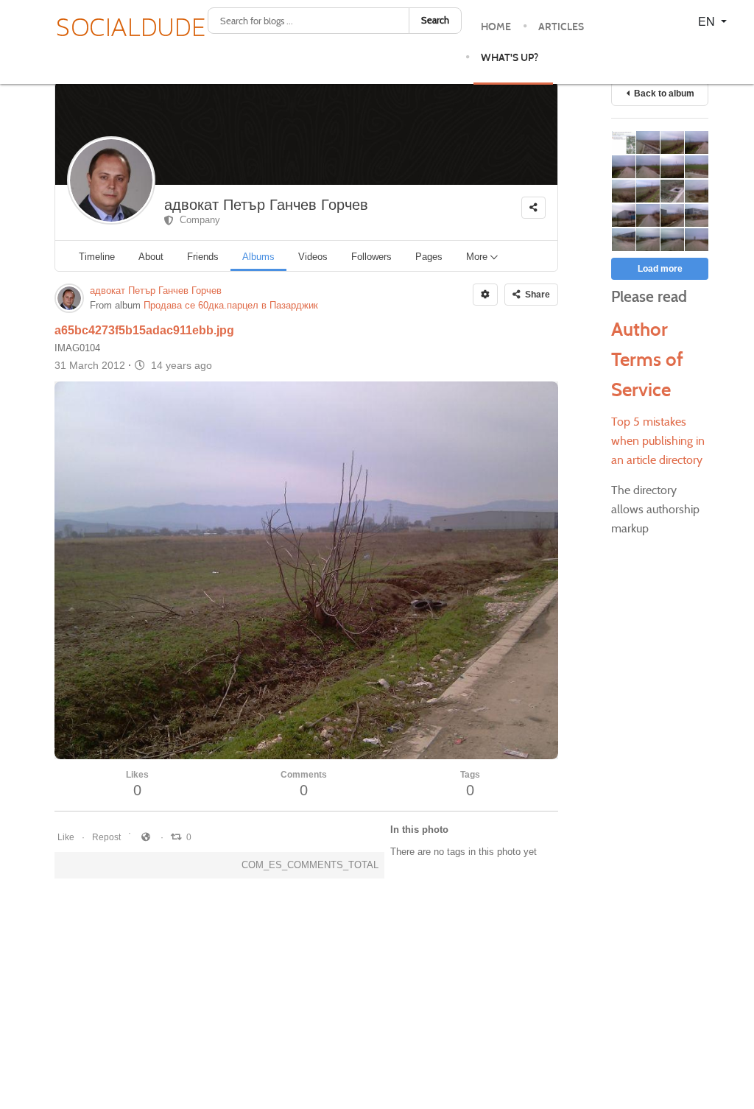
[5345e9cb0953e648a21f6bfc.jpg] (672, 215)
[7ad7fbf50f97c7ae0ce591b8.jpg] (696, 215)
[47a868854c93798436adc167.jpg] (623, 167)
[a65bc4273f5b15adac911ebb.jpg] (672, 142)
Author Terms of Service (647, 359)
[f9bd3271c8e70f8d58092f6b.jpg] (647, 191)
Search (435, 20)
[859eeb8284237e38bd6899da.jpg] (696, 191)
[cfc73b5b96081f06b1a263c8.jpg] (672, 240)
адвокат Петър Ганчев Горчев (266, 205)
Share (535, 294)
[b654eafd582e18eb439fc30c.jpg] (647, 240)
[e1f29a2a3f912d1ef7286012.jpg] (623, 142)
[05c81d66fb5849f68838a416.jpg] (647, 167)
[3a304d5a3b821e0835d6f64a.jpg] (672, 191)
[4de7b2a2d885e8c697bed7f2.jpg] (696, 167)
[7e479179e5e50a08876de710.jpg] (696, 240)
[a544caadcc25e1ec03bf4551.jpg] (623, 191)
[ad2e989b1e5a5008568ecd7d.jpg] (696, 142)
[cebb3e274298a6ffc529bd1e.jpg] (623, 240)
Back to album (662, 93)
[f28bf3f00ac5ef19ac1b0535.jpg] (647, 215)
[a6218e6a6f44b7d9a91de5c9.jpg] (623, 215)
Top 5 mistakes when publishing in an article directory (658, 441)
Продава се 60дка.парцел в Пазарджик (231, 305)
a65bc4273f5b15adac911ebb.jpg (144, 330)
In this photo (419, 829)
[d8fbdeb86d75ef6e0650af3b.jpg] (672, 167)
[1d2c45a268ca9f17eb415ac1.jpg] (647, 142)
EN (708, 21)
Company (197, 219)
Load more (660, 269)
